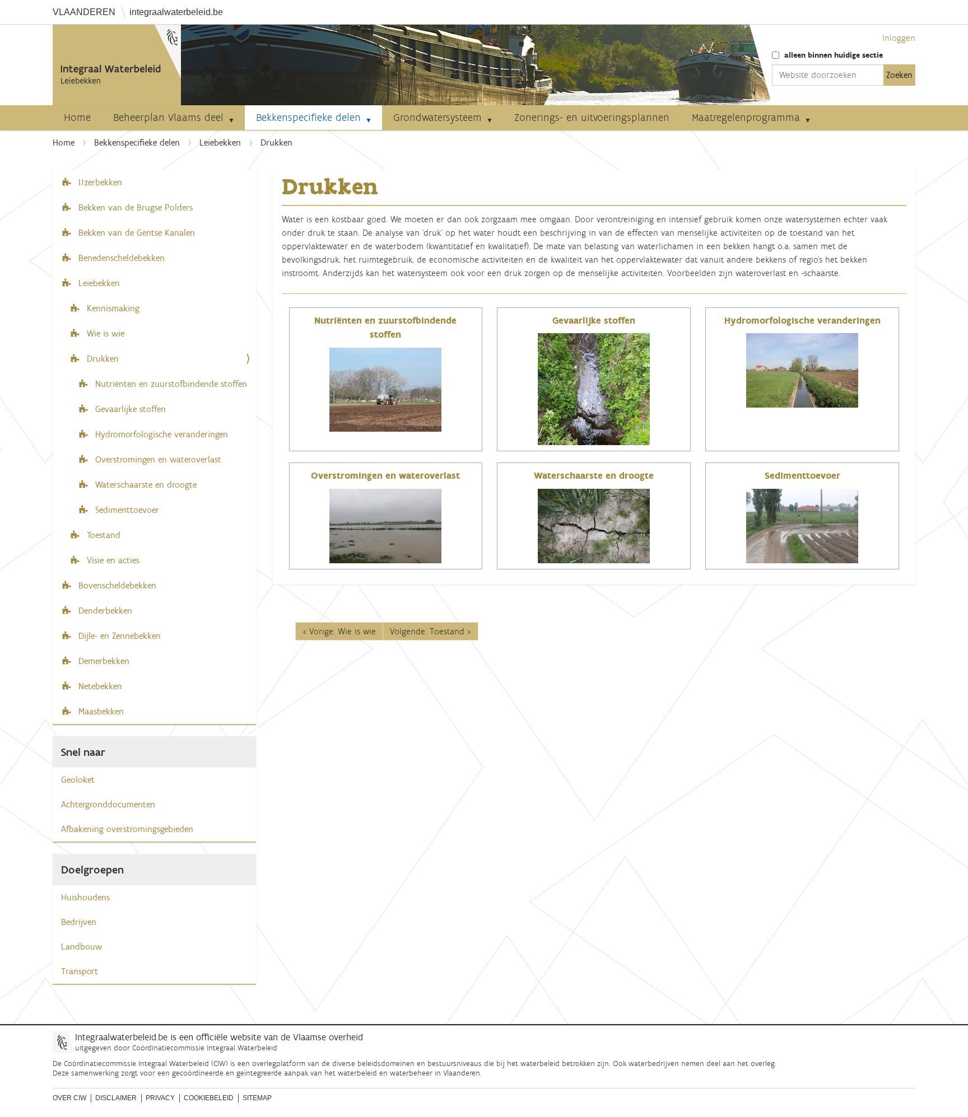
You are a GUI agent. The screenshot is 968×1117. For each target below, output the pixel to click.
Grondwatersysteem (437, 117)
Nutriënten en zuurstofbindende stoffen (171, 383)
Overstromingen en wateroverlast (158, 459)
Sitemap (257, 1098)
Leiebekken (220, 142)
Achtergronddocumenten (108, 804)
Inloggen (898, 37)
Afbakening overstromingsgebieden (127, 829)
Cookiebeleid (209, 1098)
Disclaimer (116, 1098)
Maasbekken (100, 711)
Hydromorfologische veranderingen (161, 434)
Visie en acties (113, 560)
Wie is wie (105, 333)
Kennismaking (113, 308)
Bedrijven (78, 922)
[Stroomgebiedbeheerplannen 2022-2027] (117, 65)
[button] (236, 117)
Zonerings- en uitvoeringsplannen (591, 117)
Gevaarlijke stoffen (130, 409)
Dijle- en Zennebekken (118, 635)
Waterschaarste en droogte (146, 484)
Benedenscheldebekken (120, 258)
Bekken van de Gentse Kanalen (135, 232)
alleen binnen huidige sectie (833, 54)
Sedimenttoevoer (127, 509)
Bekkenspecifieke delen (308, 117)
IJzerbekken (99, 182)
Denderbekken (104, 610)
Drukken (103, 358)
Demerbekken (102, 661)
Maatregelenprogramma (746, 117)
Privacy (160, 1098)
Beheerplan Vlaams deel (168, 117)
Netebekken (99, 686)
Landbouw (81, 946)
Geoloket (78, 779)
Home (77, 117)
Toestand (103, 535)
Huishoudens (85, 897)
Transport (79, 971)
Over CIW (69, 1098)
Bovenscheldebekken (116, 585)
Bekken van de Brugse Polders (134, 207)
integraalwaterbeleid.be (176, 12)
